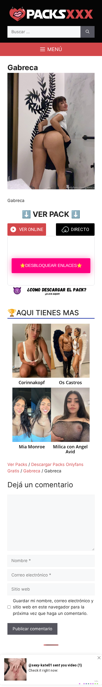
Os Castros (70, 382)
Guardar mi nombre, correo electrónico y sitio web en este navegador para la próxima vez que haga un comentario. (53, 607)
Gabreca (31, 470)
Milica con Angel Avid (70, 449)
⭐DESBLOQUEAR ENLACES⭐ (51, 265)
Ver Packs (17, 464)
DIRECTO (80, 229)
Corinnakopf (32, 382)
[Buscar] (87, 32)
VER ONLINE (31, 229)
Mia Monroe (32, 446)
